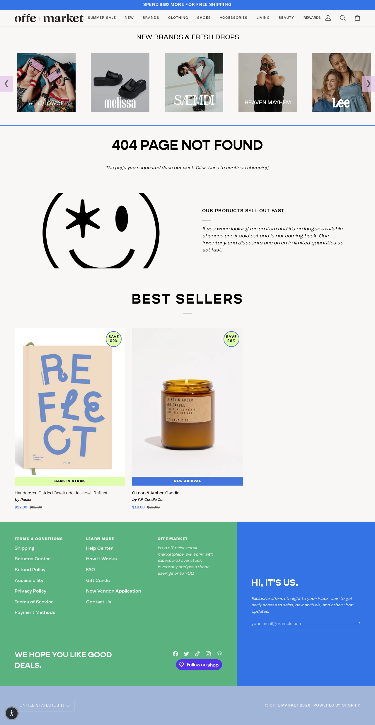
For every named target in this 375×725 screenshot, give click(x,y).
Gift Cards (98, 580)
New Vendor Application (113, 591)
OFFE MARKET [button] (173, 539)
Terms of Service (34, 602)
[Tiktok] (197, 653)
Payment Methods (35, 612)
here (213, 168)
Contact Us (98, 602)
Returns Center (33, 559)
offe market (284, 705)
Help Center (99, 548)
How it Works (101, 559)
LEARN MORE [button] (100, 539)
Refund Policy (30, 570)
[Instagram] (208, 653)
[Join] (355, 623)
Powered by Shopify (336, 705)
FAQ (90, 570)
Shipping (25, 548)
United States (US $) (42, 705)
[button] (150, 18)
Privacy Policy (30, 591)
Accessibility (29, 580)
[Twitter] (186, 653)
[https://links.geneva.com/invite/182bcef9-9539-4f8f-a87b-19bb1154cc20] (219, 653)
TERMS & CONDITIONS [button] (39, 539)
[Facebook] (175, 653)
